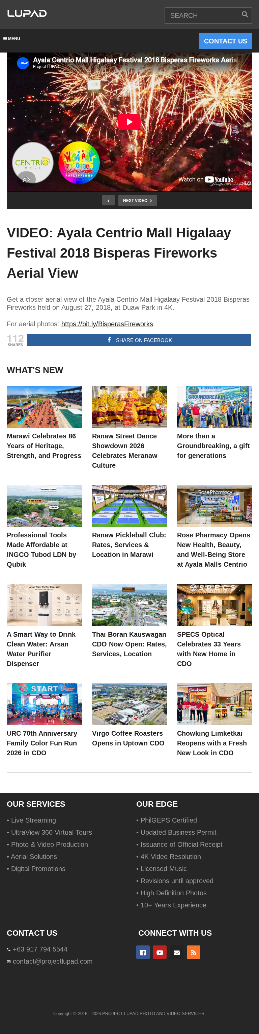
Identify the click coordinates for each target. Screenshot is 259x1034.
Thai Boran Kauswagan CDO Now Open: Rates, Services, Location (129, 644)
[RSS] (193, 952)
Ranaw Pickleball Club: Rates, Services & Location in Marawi (129, 544)
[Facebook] (143, 952)
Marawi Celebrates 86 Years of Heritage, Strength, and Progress (44, 445)
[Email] (176, 952)
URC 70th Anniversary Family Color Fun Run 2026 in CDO (42, 743)
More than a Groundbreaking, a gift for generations (213, 445)
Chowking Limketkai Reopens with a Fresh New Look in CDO (212, 743)
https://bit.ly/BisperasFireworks (107, 324)
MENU (14, 38)
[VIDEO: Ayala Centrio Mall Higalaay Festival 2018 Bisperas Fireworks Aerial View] (44, 407)
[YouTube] (160, 952)
